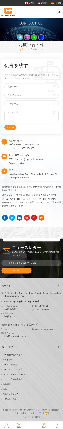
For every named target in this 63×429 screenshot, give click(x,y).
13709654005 (32, 144)
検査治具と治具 (9, 399)
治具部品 (7, 384)
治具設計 (7, 389)
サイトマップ (28, 417)
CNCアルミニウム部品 (12, 369)
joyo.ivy (20, 163)
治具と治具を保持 (10, 394)
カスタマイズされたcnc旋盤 (15, 374)
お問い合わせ (38, 49)
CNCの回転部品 (10, 364)
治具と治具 (7, 359)
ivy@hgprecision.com (32, 159)
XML (37, 417)
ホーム (26, 49)
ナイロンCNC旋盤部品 (12, 379)
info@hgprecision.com (15, 336)
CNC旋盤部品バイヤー (12, 354)
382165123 (43, 306)
